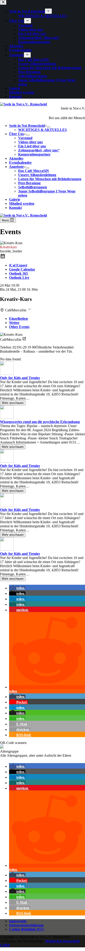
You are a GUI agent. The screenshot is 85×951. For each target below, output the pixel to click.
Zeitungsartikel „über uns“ (39, 150)
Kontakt (15, 208)
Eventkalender (20, 162)
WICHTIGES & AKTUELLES (42, 130)
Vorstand (25, 138)
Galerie (14, 199)
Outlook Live (19, 277)
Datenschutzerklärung (26, 925)
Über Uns (16, 134)
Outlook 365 (18, 273)
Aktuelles (16, 158)
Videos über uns (30, 142)
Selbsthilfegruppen (32, 187)
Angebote (16, 167)
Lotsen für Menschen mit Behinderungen (49, 179)
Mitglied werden (21, 203)
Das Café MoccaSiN (33, 171)
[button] (17, 588)
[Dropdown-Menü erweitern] (48, 127)
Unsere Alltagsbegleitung (37, 175)
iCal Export (18, 265)
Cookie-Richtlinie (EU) (26, 929)
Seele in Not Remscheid (27, 126)
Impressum (17, 921)
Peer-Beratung (29, 183)
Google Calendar (22, 269)
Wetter (14, 323)
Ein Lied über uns (32, 146)
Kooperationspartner (34, 154)
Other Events (19, 327)
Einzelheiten (18, 318)
